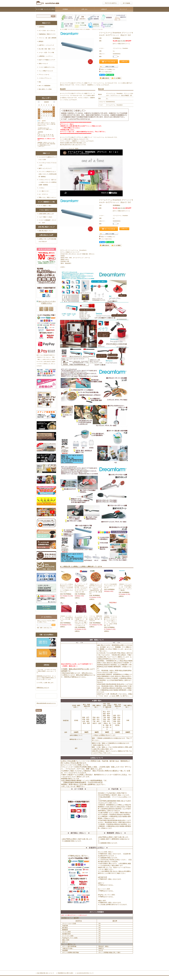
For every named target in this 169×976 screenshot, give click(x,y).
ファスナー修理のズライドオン (47, 67)
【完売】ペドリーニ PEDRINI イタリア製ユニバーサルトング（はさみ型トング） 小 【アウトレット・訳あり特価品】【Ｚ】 (111, 620)
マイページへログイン (111, 3)
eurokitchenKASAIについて (85, 973)
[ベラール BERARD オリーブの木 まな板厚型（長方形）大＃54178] (95, 613)
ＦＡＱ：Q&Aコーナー (46, 210)
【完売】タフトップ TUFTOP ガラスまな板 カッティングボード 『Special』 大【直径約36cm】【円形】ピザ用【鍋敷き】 (95, 589)
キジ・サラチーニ (43, 194)
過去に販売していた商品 (45, 89)
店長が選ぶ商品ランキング (46, 227)
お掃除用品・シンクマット (46, 56)
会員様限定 (41, 27)
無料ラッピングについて (45, 168)
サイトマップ (123, 9)
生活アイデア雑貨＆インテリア (47, 59)
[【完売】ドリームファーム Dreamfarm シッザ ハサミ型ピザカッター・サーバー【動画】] (125, 581)
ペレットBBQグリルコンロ (46, 71)
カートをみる (126, 3)
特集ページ (46, 153)
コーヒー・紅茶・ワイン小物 (46, 52)
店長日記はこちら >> (43, 687)
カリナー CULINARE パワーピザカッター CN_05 (110, 586)
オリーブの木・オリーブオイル (47, 30)
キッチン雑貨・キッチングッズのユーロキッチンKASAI (45, 12)
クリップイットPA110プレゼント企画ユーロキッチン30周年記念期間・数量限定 (47, 174)
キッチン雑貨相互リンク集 (46, 202)
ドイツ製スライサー (44, 191)
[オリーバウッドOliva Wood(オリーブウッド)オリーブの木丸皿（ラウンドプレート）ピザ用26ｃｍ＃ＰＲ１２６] (66, 581)
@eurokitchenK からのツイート (46, 703)
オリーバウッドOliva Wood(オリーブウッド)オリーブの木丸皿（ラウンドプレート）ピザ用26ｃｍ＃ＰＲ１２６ (66, 588)
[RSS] (39, 711)
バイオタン (41, 188)
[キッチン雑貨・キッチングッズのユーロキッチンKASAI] (48, 5)
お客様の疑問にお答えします (46, 213)
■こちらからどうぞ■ (48, 136)
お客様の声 (104, 9)
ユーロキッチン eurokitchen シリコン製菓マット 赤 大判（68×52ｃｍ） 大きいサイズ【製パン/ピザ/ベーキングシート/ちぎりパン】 (82, 620)
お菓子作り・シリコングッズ (46, 45)
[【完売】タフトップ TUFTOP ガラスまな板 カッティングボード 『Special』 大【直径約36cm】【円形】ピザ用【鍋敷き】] (95, 581)
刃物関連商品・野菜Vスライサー (47, 34)
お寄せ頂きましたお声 (46, 235)
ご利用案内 (65, 9)
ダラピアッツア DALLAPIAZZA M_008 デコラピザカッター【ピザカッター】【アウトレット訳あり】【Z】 (82, 588)
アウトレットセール (97, 29)
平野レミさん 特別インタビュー (47, 197)
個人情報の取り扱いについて (45, 973)
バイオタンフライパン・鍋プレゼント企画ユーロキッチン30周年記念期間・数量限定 (47, 182)
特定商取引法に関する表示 (65, 973)
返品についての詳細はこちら (108, 69)
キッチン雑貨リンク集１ (45, 205)
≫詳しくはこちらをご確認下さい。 (73, 786)
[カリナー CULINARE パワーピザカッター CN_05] (110, 581)
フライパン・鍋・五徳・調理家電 (47, 38)
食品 (40, 82)
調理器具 (41, 41)
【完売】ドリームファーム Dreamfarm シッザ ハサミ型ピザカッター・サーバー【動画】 (126, 587)
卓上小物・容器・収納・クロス (47, 49)
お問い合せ (84, 9)
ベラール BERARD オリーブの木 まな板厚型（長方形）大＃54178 (96, 618)
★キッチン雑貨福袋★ (44, 85)
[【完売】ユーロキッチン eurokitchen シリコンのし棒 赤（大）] (66, 613)
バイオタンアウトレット (45, 78)
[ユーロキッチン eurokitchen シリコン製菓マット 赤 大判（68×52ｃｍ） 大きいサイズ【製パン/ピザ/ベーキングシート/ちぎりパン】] (81, 613)
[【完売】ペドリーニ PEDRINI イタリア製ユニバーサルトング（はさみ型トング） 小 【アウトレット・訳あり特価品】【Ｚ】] (110, 613)
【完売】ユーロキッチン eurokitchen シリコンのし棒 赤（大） (67, 618)
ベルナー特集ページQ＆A (45, 217)
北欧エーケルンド (43, 63)
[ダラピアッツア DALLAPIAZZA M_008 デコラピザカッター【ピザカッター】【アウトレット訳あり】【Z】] (81, 581)
